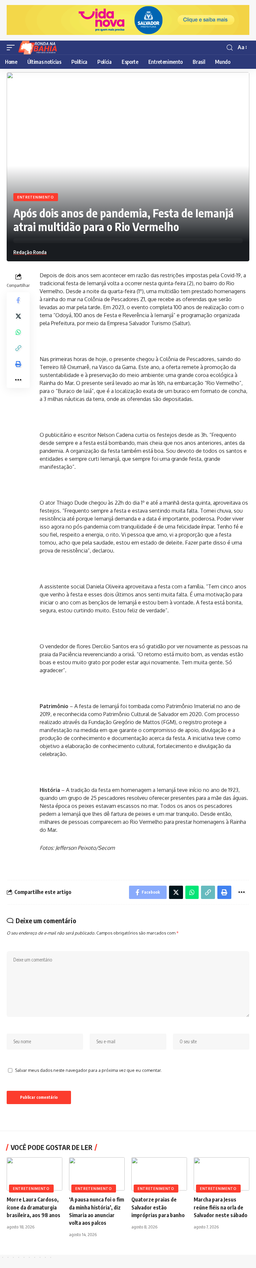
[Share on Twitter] (18, 316)
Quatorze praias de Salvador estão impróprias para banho (158, 1207)
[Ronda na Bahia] (39, 48)
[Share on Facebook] (18, 300)
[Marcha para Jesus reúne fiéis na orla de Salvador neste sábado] (221, 1174)
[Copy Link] (18, 348)
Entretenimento (35, 197)
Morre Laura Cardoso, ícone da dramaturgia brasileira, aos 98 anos (33, 1207)
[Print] (18, 364)
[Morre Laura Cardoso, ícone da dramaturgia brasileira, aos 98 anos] (34, 1174)
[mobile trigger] (12, 48)
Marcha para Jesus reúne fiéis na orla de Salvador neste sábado (220, 1207)
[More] (18, 380)
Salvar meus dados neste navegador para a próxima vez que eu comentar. (88, 1070)
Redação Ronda (30, 252)
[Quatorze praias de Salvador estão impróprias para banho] (159, 1174)
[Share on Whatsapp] (18, 332)
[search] (229, 48)
